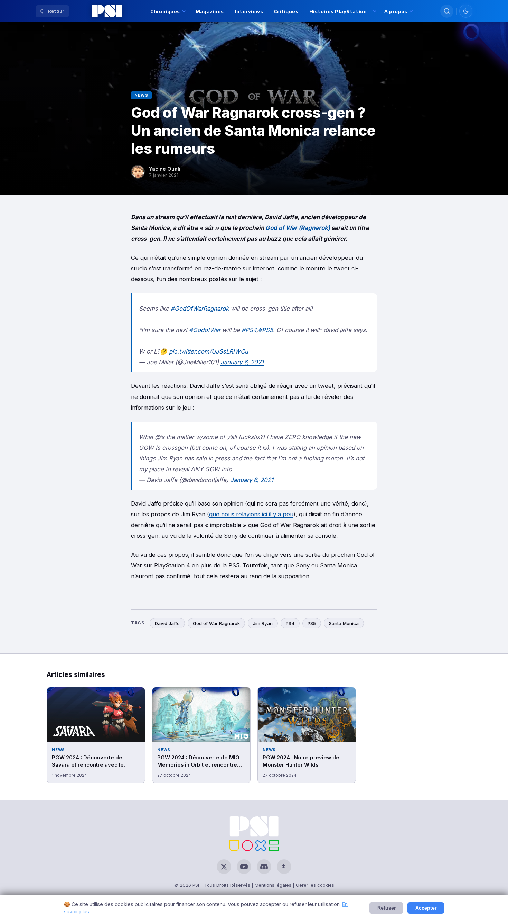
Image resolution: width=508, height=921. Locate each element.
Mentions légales (273, 885)
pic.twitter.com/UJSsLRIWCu (208, 351)
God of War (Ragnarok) (297, 227)
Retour (56, 11)
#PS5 (265, 330)
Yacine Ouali (164, 169)
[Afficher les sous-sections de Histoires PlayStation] (374, 11)
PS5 (312, 623)
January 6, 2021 (242, 362)
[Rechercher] (446, 11)
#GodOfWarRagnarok (200, 308)
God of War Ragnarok (216, 623)
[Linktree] (284, 866)
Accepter (425, 908)
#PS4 (249, 330)
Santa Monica (344, 623)
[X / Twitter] (224, 866)
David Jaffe (167, 623)
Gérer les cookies (315, 885)
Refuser (386, 908)
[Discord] (264, 866)
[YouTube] (244, 866)
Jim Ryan (263, 623)
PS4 (290, 623)
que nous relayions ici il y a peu (251, 514)
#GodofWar (204, 330)
